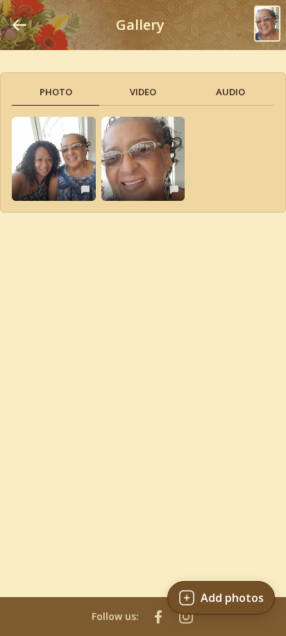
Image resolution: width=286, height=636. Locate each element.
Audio (230, 91)
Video (143, 91)
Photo (56, 91)
